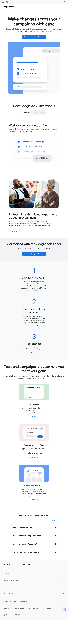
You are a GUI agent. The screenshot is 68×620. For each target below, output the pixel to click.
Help (7, 615)
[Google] (7, 609)
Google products (32, 609)
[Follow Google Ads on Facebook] (29, 564)
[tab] (26, 112)
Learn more (34, 416)
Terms (49, 609)
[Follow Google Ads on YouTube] (24, 564)
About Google (19, 609)
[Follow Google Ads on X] (19, 564)
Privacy (42, 609)
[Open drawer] (2, 2)
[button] (34, 527)
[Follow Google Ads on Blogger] (14, 564)
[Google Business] (7, 2)
